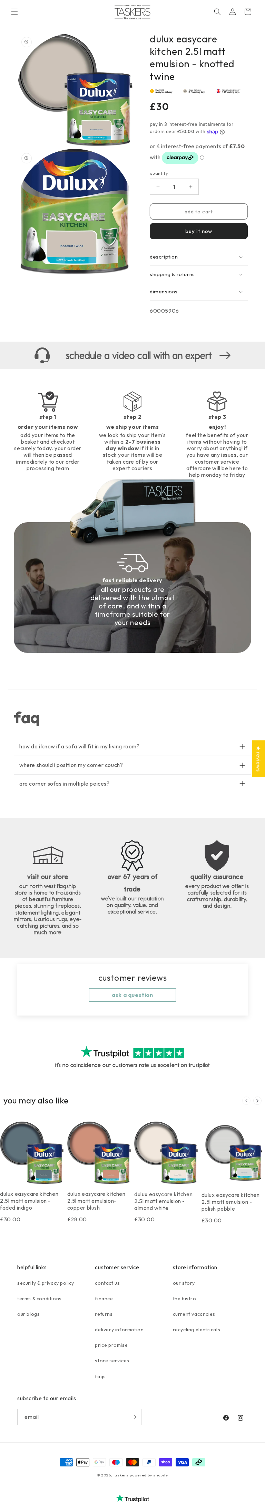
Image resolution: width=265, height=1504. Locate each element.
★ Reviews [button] (258, 758)
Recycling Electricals (196, 1329)
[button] (14, 11)
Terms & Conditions (39, 1298)
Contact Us (107, 1283)
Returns (103, 1314)
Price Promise (111, 1345)
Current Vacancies (194, 1314)
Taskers (121, 1475)
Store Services (112, 1360)
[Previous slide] (246, 1101)
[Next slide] (257, 1101)
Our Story (184, 1283)
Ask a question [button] (132, 994)
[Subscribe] (133, 1417)
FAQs (100, 1376)
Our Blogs (28, 1314)
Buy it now (198, 231)
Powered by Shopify (149, 1475)
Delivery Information (119, 1329)
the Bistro (184, 1298)
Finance (104, 1298)
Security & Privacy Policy (45, 1283)
